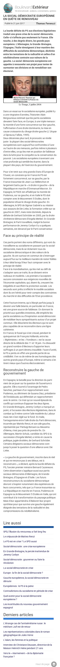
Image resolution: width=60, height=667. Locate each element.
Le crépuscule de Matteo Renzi (19, 536)
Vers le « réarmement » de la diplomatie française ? (23, 655)
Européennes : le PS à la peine (18, 586)
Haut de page (43, 664)
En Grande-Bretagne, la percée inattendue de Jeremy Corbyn (26, 553)
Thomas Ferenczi (45, 23)
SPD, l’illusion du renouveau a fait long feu (24, 531)
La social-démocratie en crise (18, 568)
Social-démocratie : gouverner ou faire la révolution (23, 561)
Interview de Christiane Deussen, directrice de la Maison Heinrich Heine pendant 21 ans (27, 646)
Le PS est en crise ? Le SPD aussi (20, 541)
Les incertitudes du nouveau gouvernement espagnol (25, 606)
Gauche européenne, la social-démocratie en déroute (26, 579)
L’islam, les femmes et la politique (20, 640)
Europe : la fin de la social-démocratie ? (23, 572)
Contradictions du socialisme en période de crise (28, 591)
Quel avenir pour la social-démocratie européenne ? (22, 598)
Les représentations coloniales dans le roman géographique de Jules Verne (26, 633)
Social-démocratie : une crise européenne (24, 546)
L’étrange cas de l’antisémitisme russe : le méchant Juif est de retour (24, 625)
